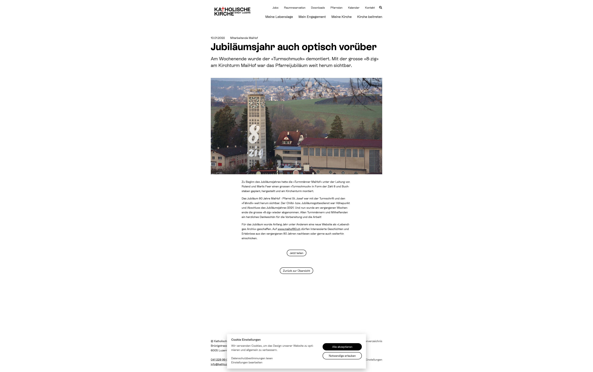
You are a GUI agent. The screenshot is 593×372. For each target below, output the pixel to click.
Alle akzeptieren (342, 346)
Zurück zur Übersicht (296, 270)
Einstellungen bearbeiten (246, 362)
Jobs (275, 7)
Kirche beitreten (369, 16)
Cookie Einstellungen (369, 359)
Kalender (354, 7)
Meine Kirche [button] (341, 16)
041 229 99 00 (220, 359)
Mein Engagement (312, 16)
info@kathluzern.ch (223, 364)
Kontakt (370, 7)
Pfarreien (336, 7)
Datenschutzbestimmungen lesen (252, 358)
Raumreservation (294, 7)
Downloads (318, 7)
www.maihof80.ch (289, 229)
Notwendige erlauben (342, 355)
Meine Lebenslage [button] (279, 16)
